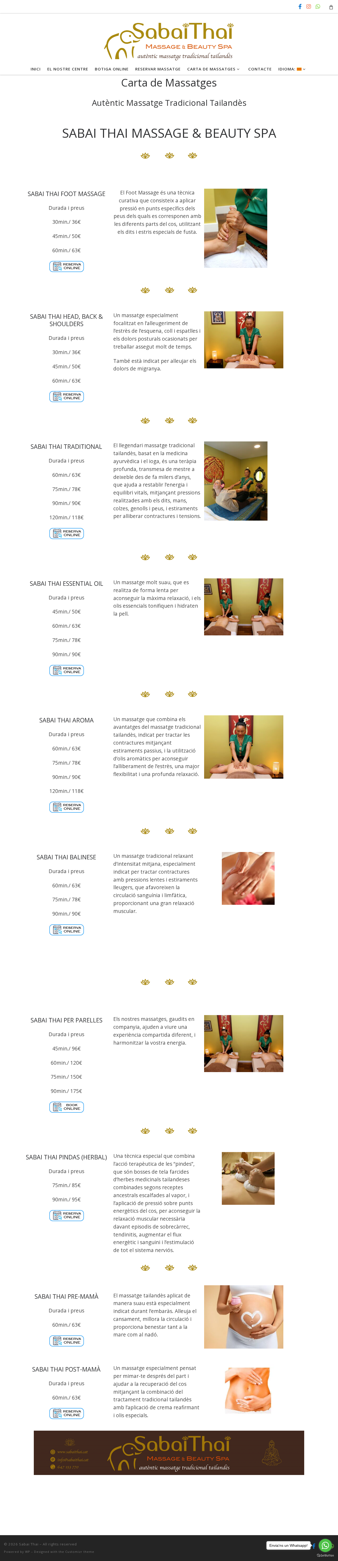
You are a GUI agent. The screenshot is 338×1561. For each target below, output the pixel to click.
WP (27, 1552)
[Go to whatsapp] (325, 1545)
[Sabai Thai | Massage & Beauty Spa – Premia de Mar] (169, 37)
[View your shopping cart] (331, 6)
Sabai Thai (29, 1544)
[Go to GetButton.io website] (325, 1555)
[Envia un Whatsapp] (318, 6)
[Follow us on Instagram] (308, 6)
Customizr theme (79, 1552)
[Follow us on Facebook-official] (300, 6)
